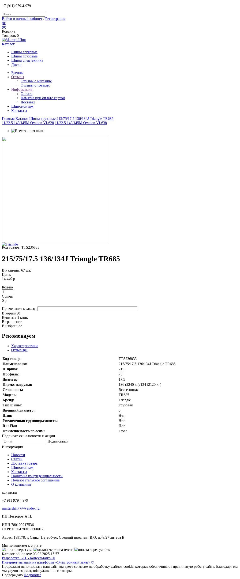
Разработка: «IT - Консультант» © (28, 558)
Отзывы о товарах (35, 85)
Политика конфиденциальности (37, 476)
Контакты (19, 472)
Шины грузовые (24, 56)
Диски (16, 65)
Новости (18, 455)
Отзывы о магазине (36, 81)
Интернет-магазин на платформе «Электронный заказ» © (48, 562)
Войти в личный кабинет (22, 19)
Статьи (16, 459)
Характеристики (24, 346)
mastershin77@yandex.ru (21, 508)
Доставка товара (24, 463)
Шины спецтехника (27, 60)
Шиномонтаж (22, 467)
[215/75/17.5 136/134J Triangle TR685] (54, 241)
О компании (21, 484)
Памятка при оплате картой (43, 98)
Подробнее (32, 575)
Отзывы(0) (19, 350)
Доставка (28, 102)
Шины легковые (24, 52)
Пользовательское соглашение (35, 480)
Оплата (26, 94)
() (4, 23)
